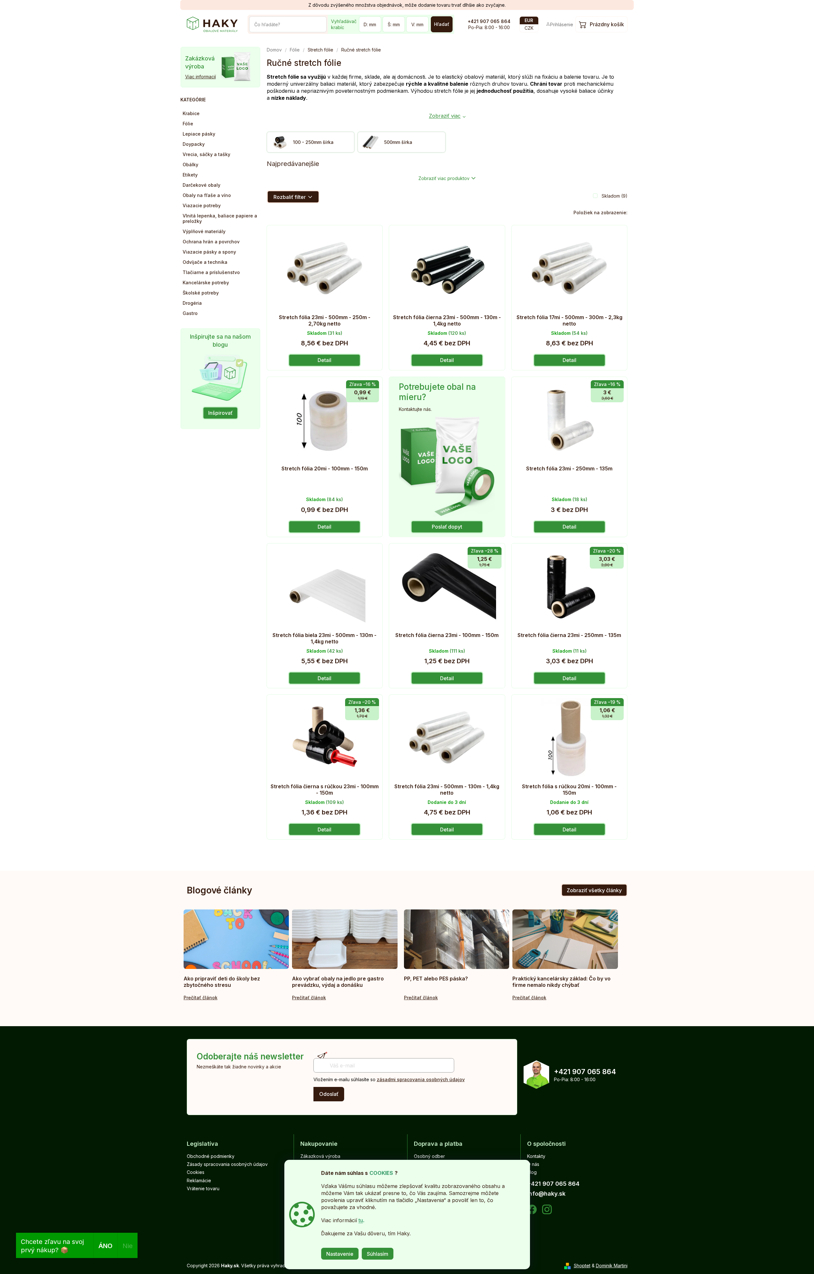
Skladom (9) (615, 196)
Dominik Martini (612, 1265)
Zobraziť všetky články (594, 890)
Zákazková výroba (320, 1156)
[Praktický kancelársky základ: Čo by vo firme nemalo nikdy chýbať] (565, 939)
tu (361, 1220)
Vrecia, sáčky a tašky (206, 154)
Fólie (188, 123)
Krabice (191, 113)
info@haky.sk (546, 1193)
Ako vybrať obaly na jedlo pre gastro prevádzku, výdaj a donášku (338, 981)
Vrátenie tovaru (203, 1188)
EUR (529, 20)
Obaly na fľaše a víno (207, 195)
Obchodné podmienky (210, 1156)
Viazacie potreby (202, 205)
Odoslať (328, 1094)
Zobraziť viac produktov (444, 178)
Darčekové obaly (201, 185)
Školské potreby (201, 292)
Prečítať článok (200, 997)
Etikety (190, 174)
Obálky (190, 164)
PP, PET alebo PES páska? (436, 978)
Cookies (195, 1172)
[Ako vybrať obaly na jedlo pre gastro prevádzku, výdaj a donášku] (345, 939)
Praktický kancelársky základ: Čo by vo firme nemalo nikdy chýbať (561, 981)
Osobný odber (429, 1156)
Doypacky (194, 144)
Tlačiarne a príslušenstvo (211, 272)
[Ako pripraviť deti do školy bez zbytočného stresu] (236, 939)
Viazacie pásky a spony (209, 252)
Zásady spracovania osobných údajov (227, 1164)
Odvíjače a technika (205, 262)
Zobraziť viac (445, 116)
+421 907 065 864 (489, 21)
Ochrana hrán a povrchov (211, 241)
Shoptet (582, 1265)
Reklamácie (199, 1180)
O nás (533, 1164)
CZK (529, 28)
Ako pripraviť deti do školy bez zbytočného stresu (222, 981)
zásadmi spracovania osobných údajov (421, 1079)
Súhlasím (377, 1254)
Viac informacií (200, 76)
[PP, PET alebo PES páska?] (457, 939)
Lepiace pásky (199, 134)
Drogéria (192, 303)
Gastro (190, 313)
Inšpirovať (220, 413)
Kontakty (536, 1156)
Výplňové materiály (204, 231)
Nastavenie (339, 1254)
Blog (532, 1172)
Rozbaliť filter (289, 197)
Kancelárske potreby (206, 282)
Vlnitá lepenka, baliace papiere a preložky (220, 218)
